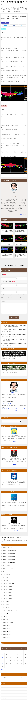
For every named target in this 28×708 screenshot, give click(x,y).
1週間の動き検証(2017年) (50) (8, 556)
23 (2, 663)
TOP (10, 537)
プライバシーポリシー (7, 694)
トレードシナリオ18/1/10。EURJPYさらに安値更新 (8, 265)
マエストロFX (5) (6, 613)
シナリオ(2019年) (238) (7, 598)
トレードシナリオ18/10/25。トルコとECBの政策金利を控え (7, 231)
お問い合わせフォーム (6, 403)
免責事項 (4, 698)
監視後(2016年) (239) (6, 628)
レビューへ (15, 441)
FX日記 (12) (4, 571)
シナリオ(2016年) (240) (7, 589)
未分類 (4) (4, 616)
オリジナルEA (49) (6, 574)
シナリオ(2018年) (5, 22)
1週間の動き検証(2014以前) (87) (9, 550)
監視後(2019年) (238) (6, 637)
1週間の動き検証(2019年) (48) (8, 562)
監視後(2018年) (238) (6, 634)
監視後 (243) (5, 619)
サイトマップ (5, 688)
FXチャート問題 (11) (6, 565)
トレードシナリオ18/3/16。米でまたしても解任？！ (20, 244)
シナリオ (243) (5, 580)
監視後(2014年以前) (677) (7, 622)
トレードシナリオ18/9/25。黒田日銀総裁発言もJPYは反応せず (20, 231)
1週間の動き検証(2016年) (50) (8, 553)
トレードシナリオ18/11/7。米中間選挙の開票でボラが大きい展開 (20, 255)
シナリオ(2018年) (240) (7, 595)
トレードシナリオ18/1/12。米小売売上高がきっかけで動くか (21, 265)
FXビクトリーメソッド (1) (7, 568)
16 (2, 660)
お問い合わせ (5, 685)
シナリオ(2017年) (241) (7, 592)
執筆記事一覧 (23, 214)
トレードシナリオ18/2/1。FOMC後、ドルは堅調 (7, 244)
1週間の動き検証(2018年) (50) (8, 559)
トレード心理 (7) (5, 604)
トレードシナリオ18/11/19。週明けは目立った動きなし (7, 255)
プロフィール (14, 392)
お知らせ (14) (5, 577)
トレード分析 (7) (5, 601)
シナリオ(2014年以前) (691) (8, 583)
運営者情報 (4, 691)
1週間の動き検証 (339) (7, 547)
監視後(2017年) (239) (6, 631)
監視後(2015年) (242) (6, 625)
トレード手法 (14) (6, 607)
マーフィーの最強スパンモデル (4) (9, 610)
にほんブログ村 (14, 410)
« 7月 (2, 669)
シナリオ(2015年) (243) (7, 586)
